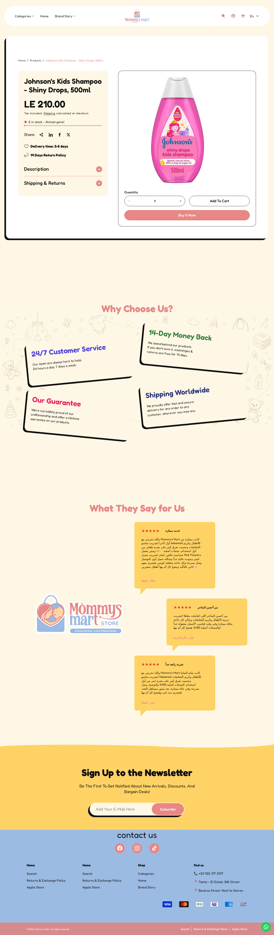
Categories (146, 874)
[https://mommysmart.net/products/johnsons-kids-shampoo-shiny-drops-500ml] (50, 134)
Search (32, 874)
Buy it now (187, 215)
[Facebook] (120, 848)
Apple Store (35, 887)
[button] (24, 16)
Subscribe (168, 809)
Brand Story (146, 887)
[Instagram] (137, 848)
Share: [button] (29, 134)
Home (22, 60)
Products (35, 60)
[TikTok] (154, 848)
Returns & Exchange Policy (46, 880)
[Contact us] (266, 927)
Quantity (131, 192)
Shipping (49, 113)
